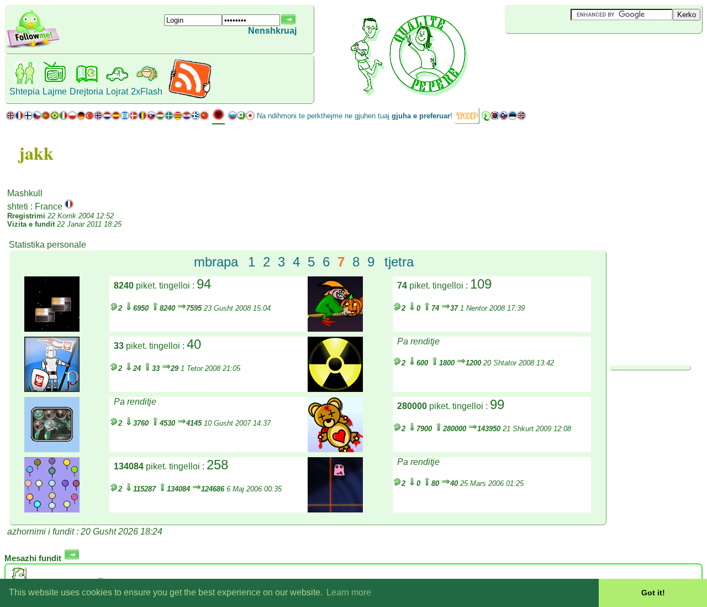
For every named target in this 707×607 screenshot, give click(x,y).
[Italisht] (63, 118)
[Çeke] (37, 118)
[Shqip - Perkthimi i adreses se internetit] (218, 118)
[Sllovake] (151, 118)
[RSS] (189, 96)
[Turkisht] (89, 118)
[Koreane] (494, 118)
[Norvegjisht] (98, 118)
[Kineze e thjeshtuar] (204, 118)
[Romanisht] (142, 118)
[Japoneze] (250, 118)
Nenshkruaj (272, 30)
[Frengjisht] (19, 118)
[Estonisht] (512, 118)
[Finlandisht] (28, 118)
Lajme (55, 91)
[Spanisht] (116, 118)
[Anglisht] (10, 118)
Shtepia (24, 91)
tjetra (399, 261)
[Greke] (195, 118)
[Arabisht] (486, 118)
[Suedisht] (169, 118)
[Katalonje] (177, 118)
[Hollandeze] (107, 118)
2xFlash (146, 91)
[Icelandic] (521, 118)
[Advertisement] (570, 52)
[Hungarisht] (160, 118)
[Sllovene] (503, 118)
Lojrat (117, 91)
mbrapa (216, 261)
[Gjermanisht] (81, 118)
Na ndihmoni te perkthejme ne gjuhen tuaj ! (354, 116)
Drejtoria (86, 91)
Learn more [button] (348, 592)
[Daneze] (133, 118)
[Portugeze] (50, 118)
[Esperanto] (241, 118)
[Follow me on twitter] (33, 46)
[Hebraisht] (124, 118)
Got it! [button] (653, 592)
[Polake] (72, 118)
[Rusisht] (232, 118)
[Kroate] (186, 118)
